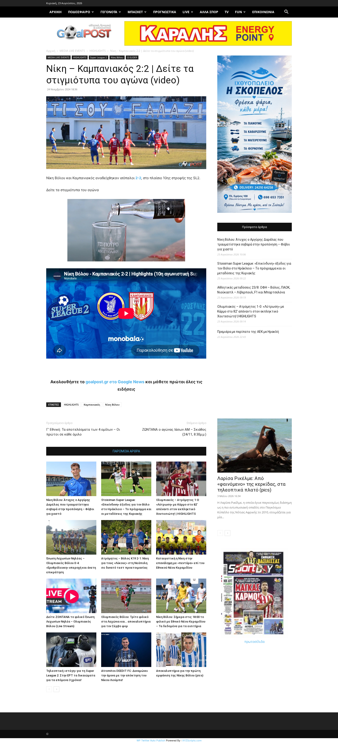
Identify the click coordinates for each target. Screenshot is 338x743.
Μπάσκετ (135, 12)
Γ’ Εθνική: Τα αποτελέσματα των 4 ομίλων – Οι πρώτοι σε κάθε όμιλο (83, 431)
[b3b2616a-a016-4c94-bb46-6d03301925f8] (126, 265)
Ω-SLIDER (132, 57)
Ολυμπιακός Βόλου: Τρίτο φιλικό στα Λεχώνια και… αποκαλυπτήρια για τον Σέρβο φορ (126, 621)
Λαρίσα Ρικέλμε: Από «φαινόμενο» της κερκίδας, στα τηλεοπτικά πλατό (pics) (251, 484)
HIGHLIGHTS (97, 51)
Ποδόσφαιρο (79, 12)
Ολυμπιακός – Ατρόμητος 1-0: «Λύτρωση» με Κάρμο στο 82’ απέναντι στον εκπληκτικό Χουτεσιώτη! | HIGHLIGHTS (250, 311)
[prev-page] (49, 689)
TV (227, 12)
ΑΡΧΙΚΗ (55, 12)
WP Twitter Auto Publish (151, 740)
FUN (238, 12)
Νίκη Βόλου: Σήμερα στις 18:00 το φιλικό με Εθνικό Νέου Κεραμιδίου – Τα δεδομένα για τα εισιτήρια (180, 621)
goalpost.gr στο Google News (115, 381)
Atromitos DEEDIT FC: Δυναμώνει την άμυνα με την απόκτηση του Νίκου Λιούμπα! (124, 675)
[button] (286, 12)
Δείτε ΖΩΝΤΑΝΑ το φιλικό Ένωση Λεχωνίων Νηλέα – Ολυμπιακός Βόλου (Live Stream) (70, 621)
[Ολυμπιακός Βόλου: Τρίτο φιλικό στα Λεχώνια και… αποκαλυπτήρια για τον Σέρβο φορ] (126, 596)
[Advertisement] (254, 381)
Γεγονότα (108, 12)
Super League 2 (98, 57)
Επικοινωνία (263, 12)
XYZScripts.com (192, 740)
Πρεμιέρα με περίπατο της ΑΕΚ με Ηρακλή (248, 331)
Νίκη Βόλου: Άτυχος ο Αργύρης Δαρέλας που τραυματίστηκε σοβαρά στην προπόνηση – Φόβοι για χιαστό (253, 244)
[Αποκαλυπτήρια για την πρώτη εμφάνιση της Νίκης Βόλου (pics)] (181, 649)
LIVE (186, 12)
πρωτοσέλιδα (254, 641)
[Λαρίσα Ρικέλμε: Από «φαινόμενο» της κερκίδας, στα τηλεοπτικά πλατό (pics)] (254, 445)
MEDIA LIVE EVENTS (72, 51)
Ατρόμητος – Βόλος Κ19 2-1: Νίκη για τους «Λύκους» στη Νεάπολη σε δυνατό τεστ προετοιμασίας (125, 563)
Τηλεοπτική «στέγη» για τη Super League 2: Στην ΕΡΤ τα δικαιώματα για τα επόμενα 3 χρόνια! (70, 675)
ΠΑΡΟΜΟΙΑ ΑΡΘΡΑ (126, 451)
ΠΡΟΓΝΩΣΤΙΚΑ (164, 12)
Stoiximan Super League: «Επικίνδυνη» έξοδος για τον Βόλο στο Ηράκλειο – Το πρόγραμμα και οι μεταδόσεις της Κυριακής (254, 268)
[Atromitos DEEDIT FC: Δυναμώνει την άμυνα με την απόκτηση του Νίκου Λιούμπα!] (126, 649)
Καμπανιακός (92, 404)
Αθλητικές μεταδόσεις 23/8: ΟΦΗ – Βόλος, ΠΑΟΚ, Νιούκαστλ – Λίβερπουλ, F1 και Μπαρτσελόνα (253, 290)
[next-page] (56, 689)
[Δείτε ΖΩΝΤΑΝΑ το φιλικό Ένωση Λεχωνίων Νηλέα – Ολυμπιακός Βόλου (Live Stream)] (71, 596)
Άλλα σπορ (209, 12)
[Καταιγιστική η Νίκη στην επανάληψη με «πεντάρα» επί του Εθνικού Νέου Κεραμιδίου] (181, 537)
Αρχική (50, 51)
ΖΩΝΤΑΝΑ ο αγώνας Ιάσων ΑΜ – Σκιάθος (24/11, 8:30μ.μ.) (174, 431)
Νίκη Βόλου (117, 57)
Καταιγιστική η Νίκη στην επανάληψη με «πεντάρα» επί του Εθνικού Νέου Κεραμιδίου (180, 563)
